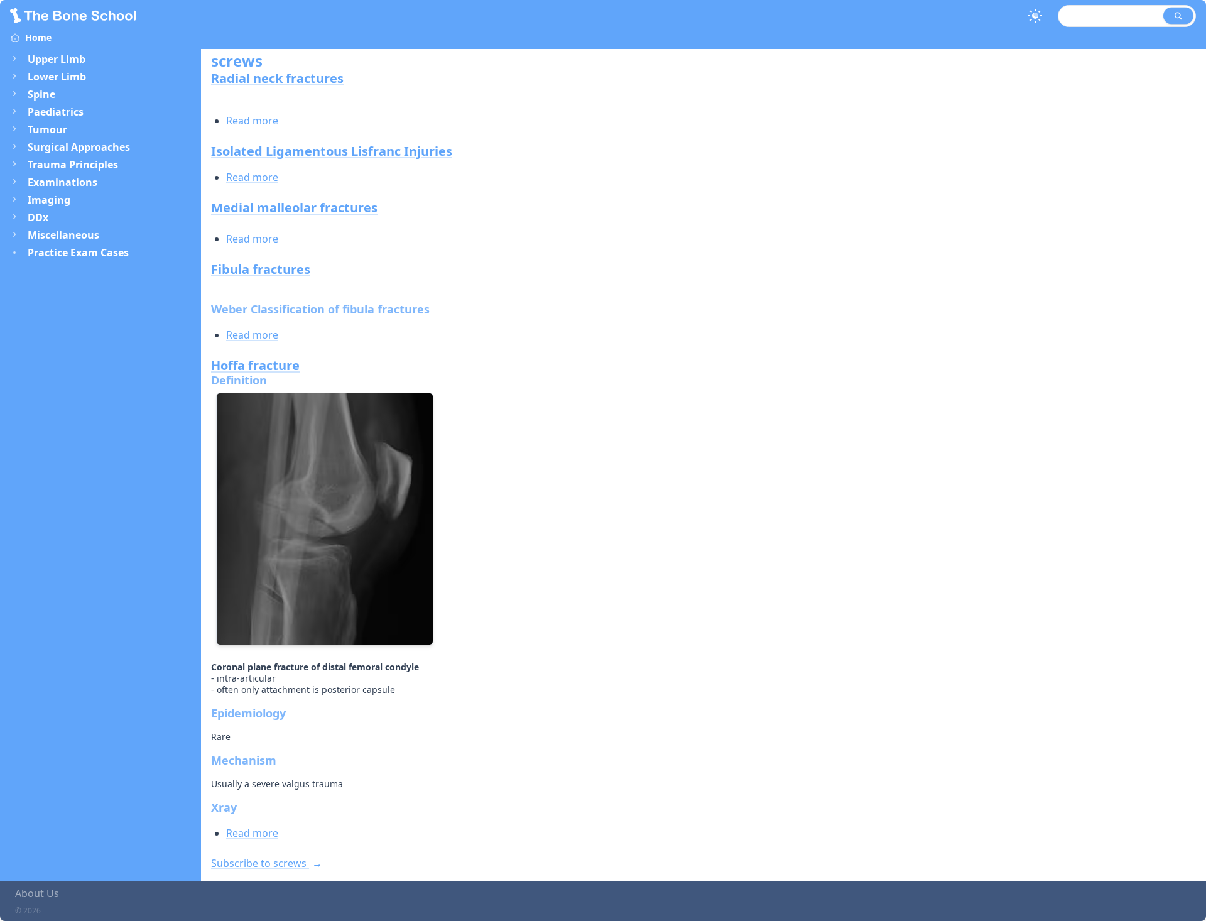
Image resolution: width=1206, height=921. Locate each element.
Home (38, 37)
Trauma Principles (73, 165)
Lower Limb (57, 77)
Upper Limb (56, 59)
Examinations (62, 182)
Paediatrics (56, 112)
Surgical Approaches (79, 147)
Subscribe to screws (260, 863)
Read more (252, 121)
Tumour (47, 129)
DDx (38, 217)
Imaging (49, 200)
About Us (37, 893)
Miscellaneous (63, 235)
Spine (41, 94)
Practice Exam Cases (78, 252)
